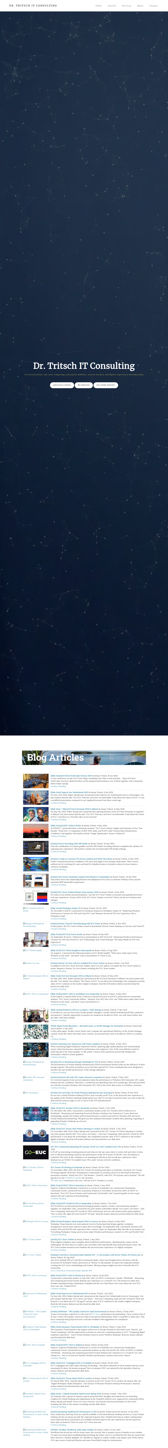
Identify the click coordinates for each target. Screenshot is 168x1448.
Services (126, 5)
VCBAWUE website (73, 1178)
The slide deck (57, 1180)
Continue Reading (58, 786)
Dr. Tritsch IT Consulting (33, 5)
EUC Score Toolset (106, 385)
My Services (84, 385)
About (140, 5)
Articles (112, 5)
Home (99, 5)
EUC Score (95, 1314)
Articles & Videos (62, 385)
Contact (153, 5)
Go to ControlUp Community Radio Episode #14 (71, 1270)
